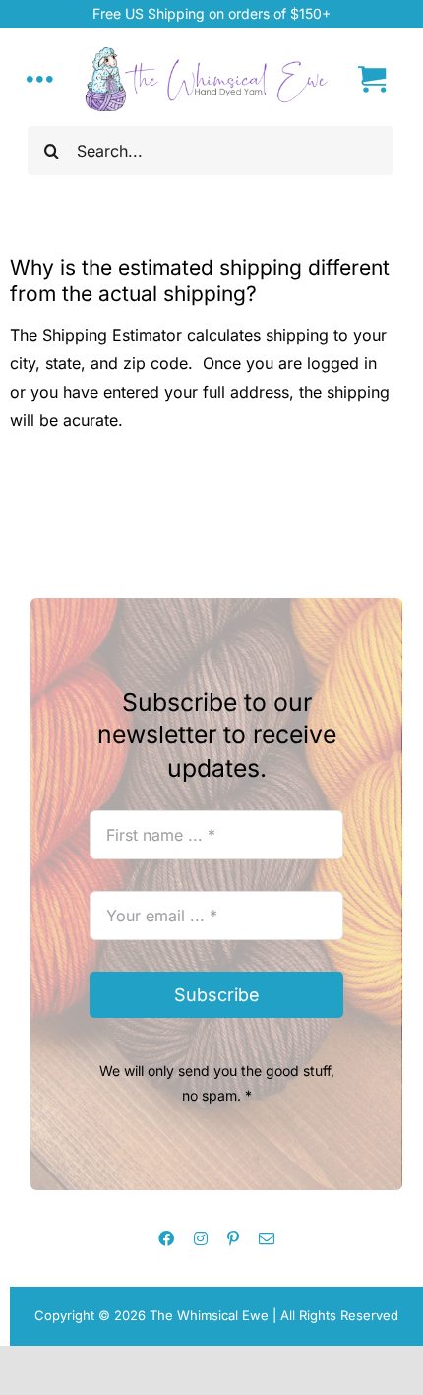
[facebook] (166, 1238)
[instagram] (201, 1238)
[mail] (266, 1238)
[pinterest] (233, 1238)
